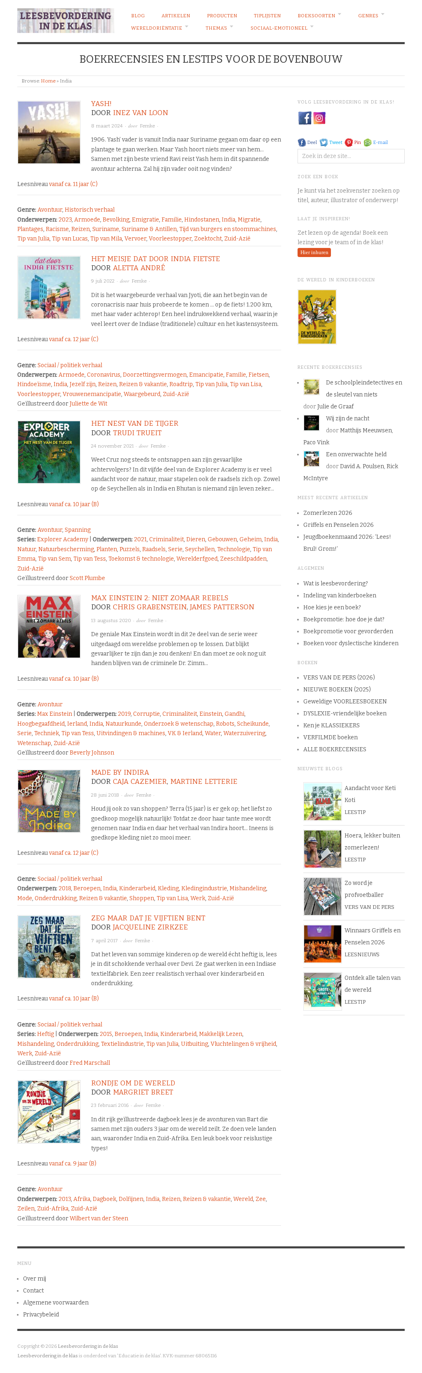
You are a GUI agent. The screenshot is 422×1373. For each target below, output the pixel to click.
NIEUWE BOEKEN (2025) (337, 689)
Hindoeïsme (34, 384)
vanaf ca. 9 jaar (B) (72, 1163)
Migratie (249, 219)
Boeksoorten (316, 16)
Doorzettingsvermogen (155, 374)
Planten (106, 549)
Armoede (87, 219)
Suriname (105, 229)
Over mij (34, 1278)
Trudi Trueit (137, 433)
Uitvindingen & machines (130, 733)
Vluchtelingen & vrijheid (243, 1043)
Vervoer (135, 238)
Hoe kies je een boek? (332, 607)
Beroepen (87, 888)
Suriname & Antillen (149, 229)
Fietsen (259, 374)
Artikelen (176, 16)
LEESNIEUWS (362, 954)
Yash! (101, 103)
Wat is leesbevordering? (335, 583)
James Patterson (222, 607)
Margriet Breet (143, 1092)
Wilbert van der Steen (99, 1218)
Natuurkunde (123, 723)
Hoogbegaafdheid (41, 723)
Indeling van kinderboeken (339, 595)
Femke (147, 126)
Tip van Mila (106, 238)
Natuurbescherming (66, 549)
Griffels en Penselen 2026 (338, 524)
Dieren (195, 539)
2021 (140, 539)
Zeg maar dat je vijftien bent (148, 918)
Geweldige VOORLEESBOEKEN (345, 701)
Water (213, 733)
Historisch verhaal (90, 209)
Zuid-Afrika (52, 1208)
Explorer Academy (62, 539)
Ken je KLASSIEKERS (331, 725)
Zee (261, 1199)
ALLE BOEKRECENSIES (334, 749)
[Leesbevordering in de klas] (65, 18)
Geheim (250, 539)
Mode (24, 898)
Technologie (233, 549)
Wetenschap (34, 743)
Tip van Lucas (70, 238)
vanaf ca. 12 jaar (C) (73, 339)
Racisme (57, 229)
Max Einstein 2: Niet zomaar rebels (159, 598)
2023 (65, 219)
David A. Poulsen (362, 466)
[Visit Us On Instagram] (319, 117)
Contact (33, 1290)
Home (48, 81)
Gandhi (234, 713)
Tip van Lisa (245, 384)
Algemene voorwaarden (56, 1302)
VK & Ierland (185, 733)
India (228, 219)
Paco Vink (316, 442)
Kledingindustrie (204, 888)
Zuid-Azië (237, 238)
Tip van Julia (33, 238)
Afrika (81, 1199)
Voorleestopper (170, 238)
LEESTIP (355, 812)
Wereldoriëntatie (156, 28)
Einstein (210, 713)
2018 (65, 888)
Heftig (45, 1034)
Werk (197, 898)
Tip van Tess (89, 558)
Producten (222, 16)
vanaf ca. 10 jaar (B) (74, 504)
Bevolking (116, 219)
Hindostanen (201, 219)
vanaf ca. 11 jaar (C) (73, 184)
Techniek (46, 733)
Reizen (80, 229)
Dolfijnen (131, 1199)
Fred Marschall (90, 1062)
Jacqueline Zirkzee (150, 927)
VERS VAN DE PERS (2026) (339, 677)
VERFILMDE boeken (330, 737)
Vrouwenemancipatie (92, 394)
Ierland (77, 723)
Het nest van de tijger (134, 423)
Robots (225, 723)
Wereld (243, 1199)
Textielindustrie (122, 1043)
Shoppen (141, 898)
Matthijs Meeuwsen (366, 430)
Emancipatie (206, 374)
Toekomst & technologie (141, 558)
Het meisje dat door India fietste (155, 259)
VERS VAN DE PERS (369, 907)
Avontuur (50, 209)
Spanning (78, 529)
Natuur (26, 549)
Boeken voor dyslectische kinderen (351, 643)
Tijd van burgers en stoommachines (227, 229)
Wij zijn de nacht (347, 418)
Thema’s (216, 28)
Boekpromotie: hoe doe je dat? (343, 619)
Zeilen (26, 1208)
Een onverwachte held (356, 454)
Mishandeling (248, 888)
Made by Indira (120, 772)
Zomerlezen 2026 (327, 513)
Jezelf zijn (83, 384)
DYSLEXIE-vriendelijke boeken (345, 713)
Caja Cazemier (140, 781)
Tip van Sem (54, 558)
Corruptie (146, 713)
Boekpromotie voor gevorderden (348, 631)
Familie (172, 219)
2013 (65, 1199)
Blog (138, 16)
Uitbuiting (194, 1043)
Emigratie (145, 219)
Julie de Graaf (335, 406)
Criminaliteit (166, 539)
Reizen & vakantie (143, 384)
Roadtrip (181, 384)
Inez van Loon (140, 113)
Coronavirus (103, 374)
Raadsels (154, 549)
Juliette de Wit (88, 403)
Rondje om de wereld (133, 1083)
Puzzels (130, 549)
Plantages (30, 229)
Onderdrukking (56, 898)
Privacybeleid (41, 1314)
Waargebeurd (142, 394)
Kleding (168, 888)
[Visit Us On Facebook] (305, 117)
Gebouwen (222, 539)
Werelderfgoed (197, 558)
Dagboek (104, 1199)
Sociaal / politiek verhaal (70, 365)
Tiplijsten (267, 16)
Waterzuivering (244, 733)
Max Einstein (54, 713)
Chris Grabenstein (150, 607)
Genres (368, 16)
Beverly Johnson (92, 752)
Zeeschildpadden (243, 558)
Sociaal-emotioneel (279, 28)
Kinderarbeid (137, 888)
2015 (106, 1034)
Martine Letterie (203, 781)
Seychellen (200, 549)
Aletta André (139, 268)
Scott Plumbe (87, 578)
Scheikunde (253, 723)
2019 (124, 713)
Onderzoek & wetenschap (178, 723)
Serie (175, 549)
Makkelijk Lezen (220, 1034)
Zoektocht (208, 238)
